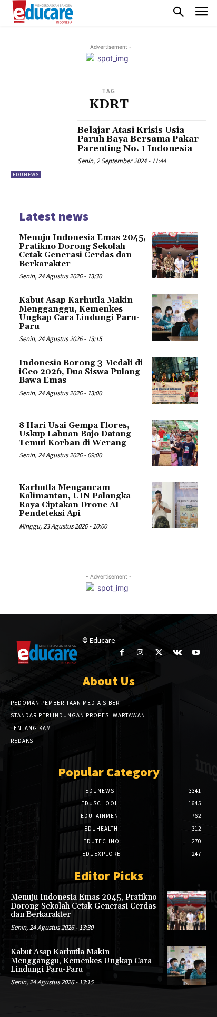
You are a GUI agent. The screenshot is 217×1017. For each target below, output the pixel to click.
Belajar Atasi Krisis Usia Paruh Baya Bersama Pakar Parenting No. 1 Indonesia (138, 139)
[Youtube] (195, 652)
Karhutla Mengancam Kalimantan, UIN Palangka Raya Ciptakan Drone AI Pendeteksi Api (75, 501)
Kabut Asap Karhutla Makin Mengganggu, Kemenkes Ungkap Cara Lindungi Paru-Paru (79, 313)
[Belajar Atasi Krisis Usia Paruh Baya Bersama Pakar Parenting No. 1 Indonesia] (40, 149)
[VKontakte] (177, 652)
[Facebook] (122, 652)
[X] (158, 652)
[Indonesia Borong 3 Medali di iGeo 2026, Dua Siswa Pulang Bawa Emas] (175, 380)
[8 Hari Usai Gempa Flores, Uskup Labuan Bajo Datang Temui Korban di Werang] (175, 443)
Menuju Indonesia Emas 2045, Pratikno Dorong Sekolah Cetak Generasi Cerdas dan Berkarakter (82, 251)
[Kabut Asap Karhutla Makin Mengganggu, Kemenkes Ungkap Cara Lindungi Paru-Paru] (175, 317)
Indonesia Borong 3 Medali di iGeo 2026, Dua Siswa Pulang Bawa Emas (81, 371)
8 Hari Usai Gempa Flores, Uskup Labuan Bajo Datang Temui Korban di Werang (75, 434)
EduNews (26, 174)
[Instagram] (140, 652)
